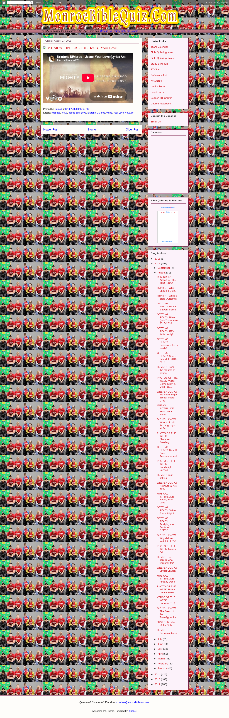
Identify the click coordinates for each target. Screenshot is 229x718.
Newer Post (50, 129)
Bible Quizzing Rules (162, 58)
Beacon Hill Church (161, 97)
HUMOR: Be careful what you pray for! (165, 560)
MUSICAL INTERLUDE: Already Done (166, 578)
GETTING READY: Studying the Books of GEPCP (165, 524)
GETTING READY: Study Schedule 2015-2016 (167, 357)
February (163, 663)
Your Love (118, 112)
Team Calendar (159, 46)
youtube (129, 112)
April (160, 653)
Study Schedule (159, 63)
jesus (64, 112)
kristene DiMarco (96, 112)
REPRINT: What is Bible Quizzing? (167, 297)
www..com (168, 208)
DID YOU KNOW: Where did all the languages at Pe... (166, 424)
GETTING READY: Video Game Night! (166, 510)
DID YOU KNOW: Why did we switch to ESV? (166, 538)
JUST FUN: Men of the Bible (166, 624)
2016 (158, 258)
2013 (158, 679)
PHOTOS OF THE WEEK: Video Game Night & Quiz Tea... (167, 382)
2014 (158, 674)
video (109, 112)
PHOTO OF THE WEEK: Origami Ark (167, 549)
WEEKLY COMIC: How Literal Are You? (167, 485)
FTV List (155, 69)
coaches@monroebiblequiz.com (133, 702)
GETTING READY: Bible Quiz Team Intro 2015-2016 (167, 319)
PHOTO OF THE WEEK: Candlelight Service (166, 465)
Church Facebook (161, 103)
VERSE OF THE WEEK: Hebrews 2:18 (166, 600)
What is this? (167, 241)
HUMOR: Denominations (167, 631)
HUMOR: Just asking (164, 476)
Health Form (158, 86)
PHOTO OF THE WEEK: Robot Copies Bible (166, 589)
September (164, 267)
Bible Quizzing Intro (162, 52)
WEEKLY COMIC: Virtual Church (167, 569)
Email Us (156, 121)
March (161, 658)
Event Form (157, 92)
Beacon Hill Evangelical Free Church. (119, 31)
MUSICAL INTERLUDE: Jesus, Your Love (165, 498)
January (162, 668)
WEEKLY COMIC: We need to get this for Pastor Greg (167, 396)
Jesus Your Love (77, 112)
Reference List (159, 75)
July (160, 639)
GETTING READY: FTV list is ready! (165, 331)
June (161, 643)
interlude (56, 112)
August (162, 272)
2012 (158, 684)
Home (92, 129)
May (160, 648)
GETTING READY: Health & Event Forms (167, 306)
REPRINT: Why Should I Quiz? (166, 289)
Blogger (132, 711)
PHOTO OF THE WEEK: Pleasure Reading (166, 438)
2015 (158, 263)
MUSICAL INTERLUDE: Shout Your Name (165, 410)
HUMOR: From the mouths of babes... (166, 369)
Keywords (156, 80)
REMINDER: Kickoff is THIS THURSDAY (166, 279)
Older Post (132, 129)
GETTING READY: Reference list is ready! (167, 344)
